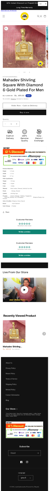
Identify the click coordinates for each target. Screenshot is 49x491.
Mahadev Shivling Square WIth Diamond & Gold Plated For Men (13, 346)
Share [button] (7, 212)
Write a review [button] (24, 232)
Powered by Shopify (32, 486)
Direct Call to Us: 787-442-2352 (9, 10)
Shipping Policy (11, 384)
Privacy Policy (11, 368)
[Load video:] (24, 290)
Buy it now (24, 112)
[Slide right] (29, 72)
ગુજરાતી (23, 478)
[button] (4, 16)
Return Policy (10, 373)
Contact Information (12, 395)
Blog (7, 400)
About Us (9, 363)
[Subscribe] (38, 453)
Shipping (13, 99)
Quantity (6, 119)
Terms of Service (11, 379)
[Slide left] (19, 72)
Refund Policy (10, 390)
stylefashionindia (20, 486)
